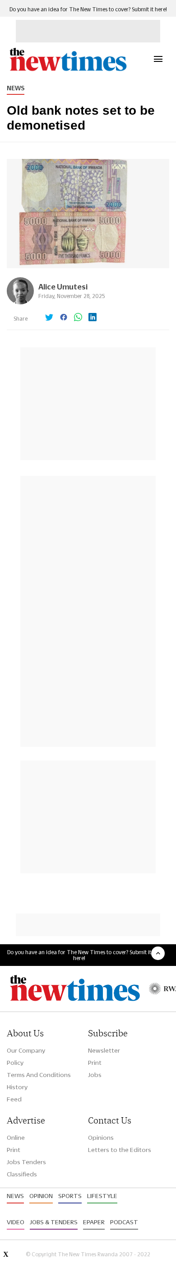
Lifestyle (102, 1195)
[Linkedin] (92, 317)
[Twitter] (49, 317)
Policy (15, 1062)
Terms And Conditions (39, 1074)
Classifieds (22, 1174)
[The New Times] (68, 70)
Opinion (41, 1195)
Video (15, 1222)
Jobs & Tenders (54, 1222)
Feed (14, 1099)
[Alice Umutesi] (20, 302)
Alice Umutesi (63, 286)
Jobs (95, 1074)
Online (16, 1137)
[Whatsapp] (78, 317)
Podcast (124, 1222)
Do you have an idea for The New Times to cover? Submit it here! (88, 9)
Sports (70, 1195)
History (17, 1087)
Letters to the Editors (119, 1149)
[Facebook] (64, 317)
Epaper (94, 1222)
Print (95, 1062)
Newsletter (104, 1050)
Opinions (101, 1137)
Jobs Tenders (26, 1162)
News (15, 88)
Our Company (26, 1050)
